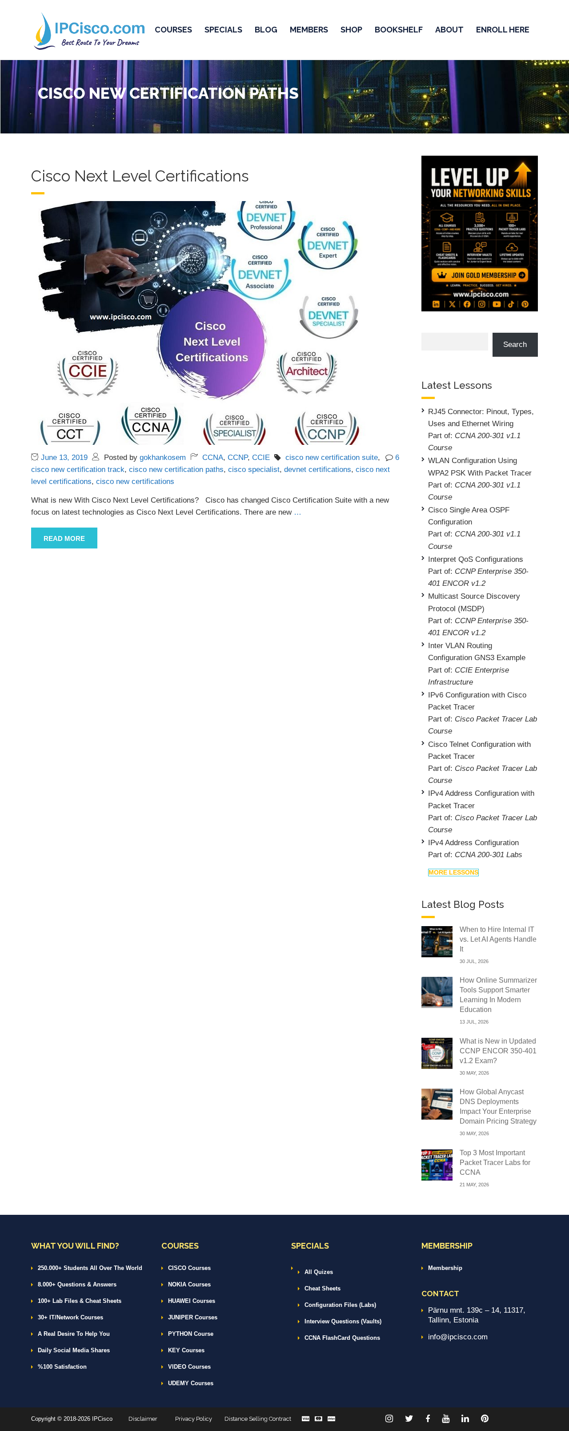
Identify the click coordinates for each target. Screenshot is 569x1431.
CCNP (238, 457)
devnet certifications (317, 469)
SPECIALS (223, 29)
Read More (64, 538)
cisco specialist (254, 469)
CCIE (261, 457)
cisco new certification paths (176, 469)
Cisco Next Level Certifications (140, 176)
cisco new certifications (135, 481)
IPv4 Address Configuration (473, 842)
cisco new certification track (77, 469)
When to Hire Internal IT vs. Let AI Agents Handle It (498, 939)
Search (515, 344)
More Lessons (453, 872)
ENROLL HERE (502, 29)
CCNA (212, 457)
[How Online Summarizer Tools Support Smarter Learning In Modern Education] (437, 991)
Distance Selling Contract (257, 1418)
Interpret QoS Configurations (475, 559)
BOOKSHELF (399, 29)
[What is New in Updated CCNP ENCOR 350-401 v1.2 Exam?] (437, 1052)
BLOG (266, 29)
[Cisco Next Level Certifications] (198, 322)
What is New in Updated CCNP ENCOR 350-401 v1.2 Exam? (498, 1050)
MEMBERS (309, 29)
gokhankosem (163, 457)
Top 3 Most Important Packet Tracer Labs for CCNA (495, 1162)
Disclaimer (142, 1418)
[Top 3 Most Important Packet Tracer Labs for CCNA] (437, 1164)
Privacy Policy (193, 1418)
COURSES (173, 29)
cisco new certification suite (331, 457)
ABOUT (449, 29)
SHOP (351, 29)
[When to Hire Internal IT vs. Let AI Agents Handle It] (437, 941)
